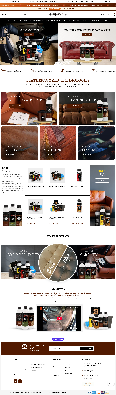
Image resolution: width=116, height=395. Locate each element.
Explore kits (21, 5)
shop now (16, 105)
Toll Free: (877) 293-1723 (91, 371)
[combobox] (13, 14)
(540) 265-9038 (88, 370)
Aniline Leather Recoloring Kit (57, 186)
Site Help (55, 370)
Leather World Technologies (20, 392)
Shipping (67, 364)
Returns (67, 367)
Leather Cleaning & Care (21, 370)
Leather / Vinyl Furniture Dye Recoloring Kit (35, 217)
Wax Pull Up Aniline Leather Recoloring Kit (56, 217)
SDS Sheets (68, 373)
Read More (58, 301)
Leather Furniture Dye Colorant (77, 187)
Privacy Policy (57, 372)
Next (56, 63)
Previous (60, 63)
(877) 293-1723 (90, 1)
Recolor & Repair (18, 367)
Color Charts (17, 364)
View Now (102, 180)
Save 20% (106, 5)
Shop (76, 8)
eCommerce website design (52, 392)
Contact (33, 370)
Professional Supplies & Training (20, 374)
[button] (11, 20)
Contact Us (56, 375)
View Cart (55, 367)
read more (9, 154)
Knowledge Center (36, 367)
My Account (56, 364)
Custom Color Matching (38, 364)
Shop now (66, 5)
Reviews (67, 370)
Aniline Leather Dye (76, 217)
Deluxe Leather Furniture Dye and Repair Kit (35, 187)
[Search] (24, 14)
